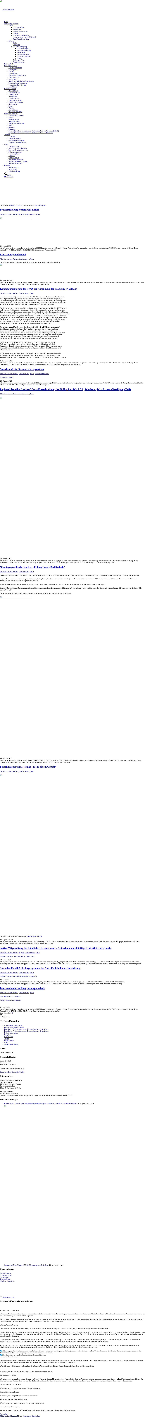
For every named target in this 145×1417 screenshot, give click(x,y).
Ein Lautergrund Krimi (13, 254)
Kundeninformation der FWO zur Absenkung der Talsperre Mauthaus (38, 288)
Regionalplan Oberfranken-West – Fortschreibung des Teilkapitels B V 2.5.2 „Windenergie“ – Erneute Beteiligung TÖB (65, 389)
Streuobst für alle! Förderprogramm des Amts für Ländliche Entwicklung (40, 968)
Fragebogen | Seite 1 (35, 936)
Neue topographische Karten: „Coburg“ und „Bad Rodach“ (32, 567)
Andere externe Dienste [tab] (8, 1375)
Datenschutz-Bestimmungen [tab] (9, 1407)
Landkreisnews (30, 214)
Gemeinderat (8, 1037)
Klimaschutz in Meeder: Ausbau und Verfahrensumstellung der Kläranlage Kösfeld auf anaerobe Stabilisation (40, 1103)
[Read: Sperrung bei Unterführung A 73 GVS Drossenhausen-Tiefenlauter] (6, 1106)
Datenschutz (36, 1416)
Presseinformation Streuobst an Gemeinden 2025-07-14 (18, 976)
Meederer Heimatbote (7, 1281)
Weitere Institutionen (42, 374)
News (38, 214)
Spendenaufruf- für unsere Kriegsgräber (22, 369)
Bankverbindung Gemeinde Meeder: (12, 1072)
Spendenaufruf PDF (6, 377)
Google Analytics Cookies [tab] (9, 1357)
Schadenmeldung (6, 1275)
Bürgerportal (4, 1277)
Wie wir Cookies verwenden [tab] (9, 1310)
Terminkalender (5, 1279)
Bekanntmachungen (11, 1033)
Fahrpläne (7, 1035)
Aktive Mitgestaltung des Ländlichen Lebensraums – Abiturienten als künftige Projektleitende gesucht (55, 948)
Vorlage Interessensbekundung (10, 1000)
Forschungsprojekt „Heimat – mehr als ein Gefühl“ (28, 766)
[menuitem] (74, 22)
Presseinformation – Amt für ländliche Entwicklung (17, 956)
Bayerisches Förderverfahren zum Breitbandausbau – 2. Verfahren (26, 1031)
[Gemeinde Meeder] (7, 9)
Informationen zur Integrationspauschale (22, 988)
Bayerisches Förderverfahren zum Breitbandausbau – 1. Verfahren (26, 1029)
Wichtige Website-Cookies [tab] (9, 1325)
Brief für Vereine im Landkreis (10, 996)
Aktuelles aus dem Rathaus (9, 214)
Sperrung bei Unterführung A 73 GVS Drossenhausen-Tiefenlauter (26, 1265)
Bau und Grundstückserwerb (14, 1027)
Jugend (21, 214)
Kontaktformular (5, 1273)
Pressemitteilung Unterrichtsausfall (19, 209)
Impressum (27, 1416)
